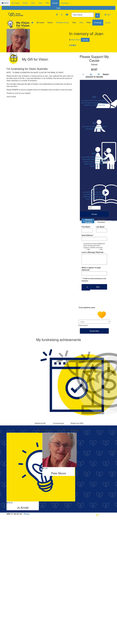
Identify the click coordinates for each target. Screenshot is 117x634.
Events (25, 3)
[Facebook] (57, 14)
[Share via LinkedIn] (75, 45)
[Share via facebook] (69, 45)
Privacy (26, 514)
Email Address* (87, 235)
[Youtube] (67, 14)
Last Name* (100, 227)
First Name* (86, 227)
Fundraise (65, 3)
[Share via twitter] (71, 45)
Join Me (85, 40)
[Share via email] (73, 45)
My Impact (15, 3)
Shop (33, 3)
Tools (40, 3)
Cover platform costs (87, 307)
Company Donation (101, 221)
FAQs (89, 22)
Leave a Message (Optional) (92, 252)
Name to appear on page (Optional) (91, 268)
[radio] (94, 93)
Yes (89, 249)
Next (98, 287)
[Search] (97, 15)
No (101, 249)
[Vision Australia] (16, 14)
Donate (55, 3)
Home (6, 3)
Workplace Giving (62, 22)
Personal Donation (88, 221)
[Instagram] (61, 14)
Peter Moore (75, 39)
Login (59, 8)
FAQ (47, 3)
